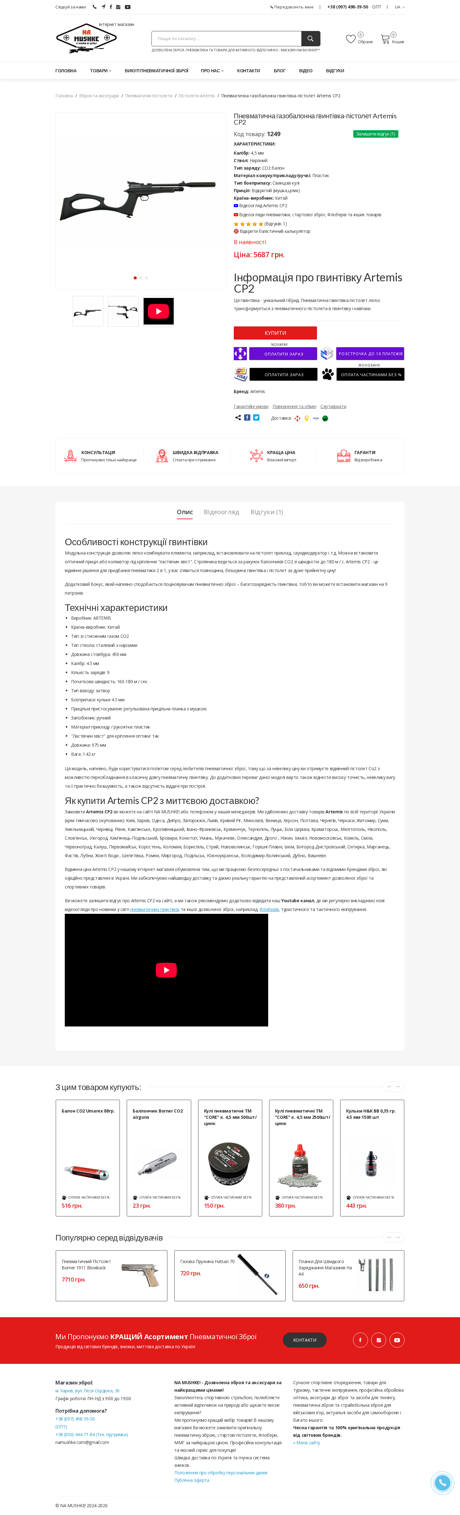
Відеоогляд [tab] (221, 512)
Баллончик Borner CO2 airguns (157, 1114)
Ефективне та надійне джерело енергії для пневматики (160, 1128)
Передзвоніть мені (293, 7)
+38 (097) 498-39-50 (348, 7)
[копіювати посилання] (238, 417)
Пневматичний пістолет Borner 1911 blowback (86, 1264)
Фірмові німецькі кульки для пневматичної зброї (371, 1128)
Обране (365, 41)
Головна (66, 70)
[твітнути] (256, 417)
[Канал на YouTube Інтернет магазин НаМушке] (127, 7)
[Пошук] (310, 38)
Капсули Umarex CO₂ (80, 1118)
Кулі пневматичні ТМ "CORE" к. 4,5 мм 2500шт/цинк (302, 1117)
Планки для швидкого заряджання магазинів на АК (325, 1267)
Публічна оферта (191, 1480)
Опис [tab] (185, 512)
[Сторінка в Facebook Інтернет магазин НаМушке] (111, 7)
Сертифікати (333, 406)
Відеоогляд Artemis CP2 (262, 205)
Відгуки (335, 70)
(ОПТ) (61, 1427)
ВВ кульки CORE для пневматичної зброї (221, 1134)
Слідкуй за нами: (70, 7)
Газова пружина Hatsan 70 (207, 1261)
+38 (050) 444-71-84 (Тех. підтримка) (91, 1434)
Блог (280, 70)
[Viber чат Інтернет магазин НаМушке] (94, 7)
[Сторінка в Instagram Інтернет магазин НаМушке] (118, 7)
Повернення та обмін (294, 406)
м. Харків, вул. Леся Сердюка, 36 (87, 1391)
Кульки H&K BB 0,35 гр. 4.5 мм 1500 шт (371, 1114)
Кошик (398, 41)
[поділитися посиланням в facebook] (247, 417)
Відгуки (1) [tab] (266, 512)
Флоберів (269, 909)
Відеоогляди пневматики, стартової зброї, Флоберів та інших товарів (309, 215)
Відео (305, 70)
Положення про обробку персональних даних (221, 1473)
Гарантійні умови (251, 406)
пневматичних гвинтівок (155, 909)
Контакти (248, 70)
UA (398, 7)
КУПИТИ (275, 333)
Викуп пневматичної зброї (156, 70)
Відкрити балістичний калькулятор (275, 231)
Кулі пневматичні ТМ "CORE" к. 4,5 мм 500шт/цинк (230, 1117)
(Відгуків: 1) (275, 224)
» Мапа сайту (306, 1443)
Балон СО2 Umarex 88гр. (88, 1111)
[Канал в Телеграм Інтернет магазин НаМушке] (103, 7)
